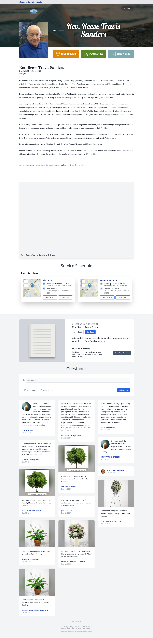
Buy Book (90, 332)
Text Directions (50, 297)
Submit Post (123, 390)
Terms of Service (82, 628)
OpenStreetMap (79, 632)
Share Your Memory (121, 353)
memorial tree (46, 164)
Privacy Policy (70, 628)
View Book (78, 332)
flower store (80, 164)
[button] (31, 285)
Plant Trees (65, 297)
